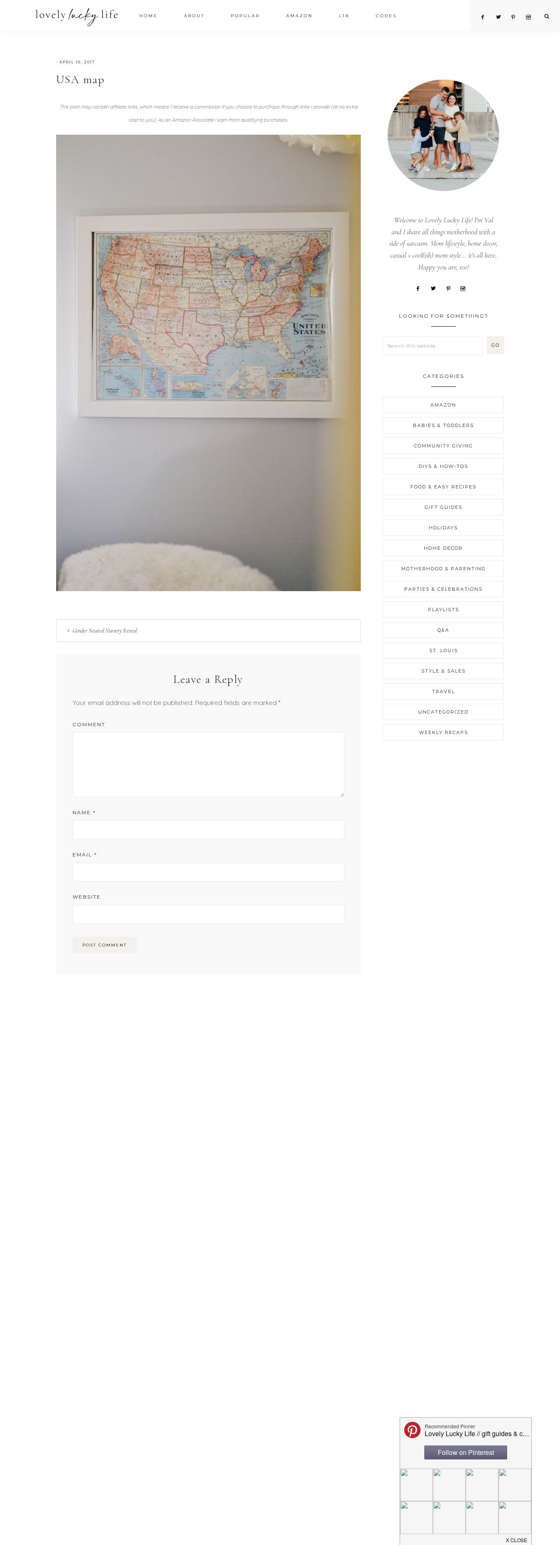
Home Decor (443, 548)
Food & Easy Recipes (443, 487)
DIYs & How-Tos (443, 466)
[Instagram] (466, 288)
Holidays (443, 528)
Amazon (443, 405)
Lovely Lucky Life (77, 17)
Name (84, 812)
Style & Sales (443, 671)
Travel (443, 691)
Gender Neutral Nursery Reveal (105, 630)
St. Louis (443, 650)
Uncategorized (443, 712)
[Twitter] (436, 288)
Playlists (443, 609)
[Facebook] (421, 288)
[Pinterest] (451, 288)
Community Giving (443, 446)
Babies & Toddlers (443, 425)
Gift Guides (443, 507)
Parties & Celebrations (443, 589)
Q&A (443, 630)
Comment (89, 724)
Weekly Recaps (443, 732)
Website (87, 897)
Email (85, 855)
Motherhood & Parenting (443, 568)
